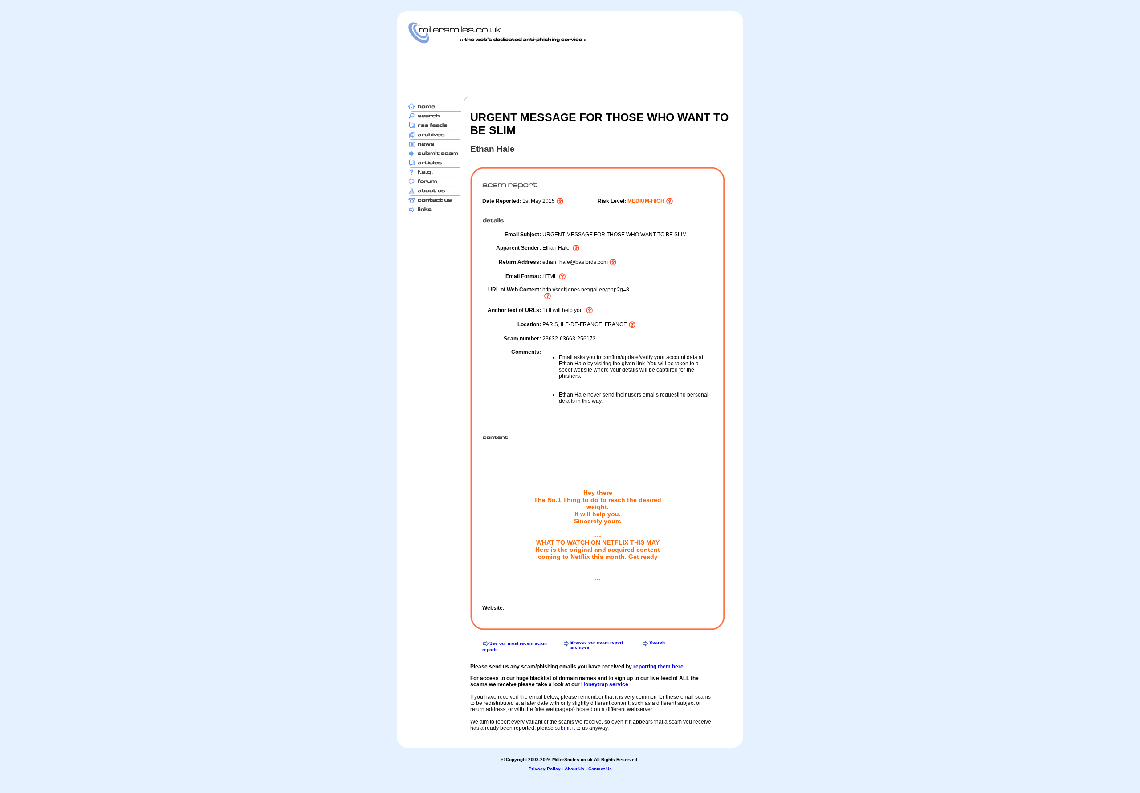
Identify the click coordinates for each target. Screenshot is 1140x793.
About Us (574, 768)
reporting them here (658, 667)
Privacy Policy (545, 768)
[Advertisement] (570, 70)
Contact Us (600, 768)
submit (563, 728)
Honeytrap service (604, 684)
